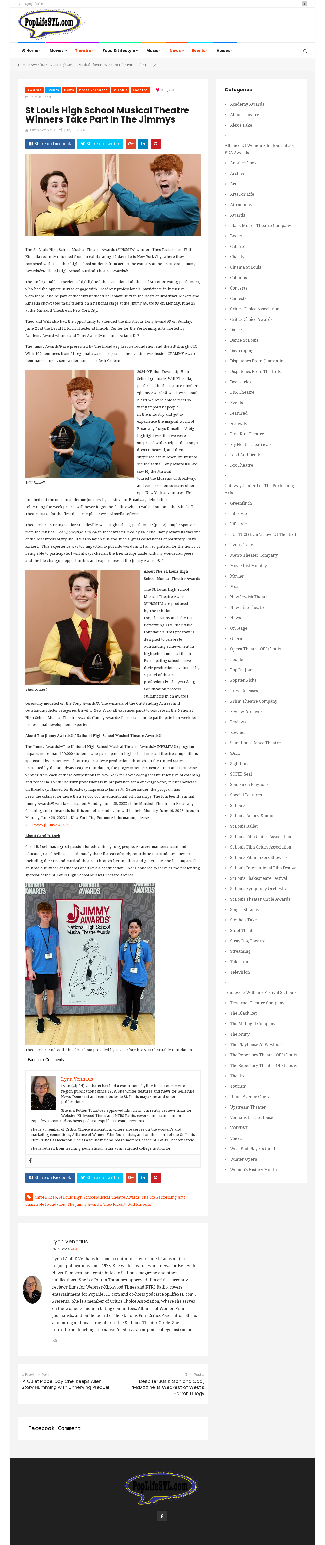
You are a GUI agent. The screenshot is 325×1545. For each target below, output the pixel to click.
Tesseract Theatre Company (257, 1003)
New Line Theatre (247, 607)
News (176, 50)
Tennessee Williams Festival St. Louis (260, 992)
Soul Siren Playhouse (250, 784)
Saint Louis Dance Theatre (255, 742)
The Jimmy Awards (84, 1204)
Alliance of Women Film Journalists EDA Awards (259, 149)
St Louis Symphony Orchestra (258, 888)
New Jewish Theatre (250, 597)
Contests (238, 298)
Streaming (240, 951)
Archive (237, 173)
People (236, 659)
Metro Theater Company (254, 555)
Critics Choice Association (254, 309)
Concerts (238, 288)
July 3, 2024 (74, 130)
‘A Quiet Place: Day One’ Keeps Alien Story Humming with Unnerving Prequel (65, 1384)
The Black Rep (244, 1013)
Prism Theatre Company (253, 701)
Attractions (241, 204)
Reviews (238, 722)
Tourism (238, 1086)
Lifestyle (238, 513)
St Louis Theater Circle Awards (260, 899)
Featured (239, 413)
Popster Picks (243, 680)
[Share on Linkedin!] (143, 144)
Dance (236, 329)
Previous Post (37, 1375)
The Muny (240, 1034)
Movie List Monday (248, 565)
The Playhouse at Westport (256, 1044)
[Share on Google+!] (131, 144)
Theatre (83, 50)
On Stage (238, 628)
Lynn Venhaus (43, 130)
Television (240, 972)
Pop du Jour (241, 670)
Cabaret (238, 246)
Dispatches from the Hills (255, 371)
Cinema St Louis (245, 267)
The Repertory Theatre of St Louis (263, 1055)
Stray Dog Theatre (247, 940)
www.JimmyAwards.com (55, 825)
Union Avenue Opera (250, 1096)
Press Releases (93, 90)
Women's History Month (253, 1169)
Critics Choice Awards (251, 319)
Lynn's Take (241, 544)
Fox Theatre (241, 465)
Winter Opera (243, 1159)
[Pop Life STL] (51, 25)
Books (236, 236)
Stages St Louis (244, 909)
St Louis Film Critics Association (260, 836)
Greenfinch (241, 503)
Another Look (243, 163)
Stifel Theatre (243, 930)
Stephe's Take (243, 920)
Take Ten (239, 961)
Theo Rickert (114, 1204)
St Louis (120, 90)
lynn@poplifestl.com (32, 4)
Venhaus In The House (251, 1117)
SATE (235, 753)
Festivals (238, 423)
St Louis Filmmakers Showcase (260, 857)
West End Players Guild (252, 1148)
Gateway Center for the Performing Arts (260, 489)
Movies (57, 50)
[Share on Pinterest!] (156, 144)
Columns (238, 277)
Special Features (246, 795)
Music (152, 50)
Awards (37, 65)
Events (199, 50)
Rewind (237, 732)
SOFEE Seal (241, 774)
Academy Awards (247, 104)
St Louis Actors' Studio (251, 815)
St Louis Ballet (244, 826)
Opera (236, 638)
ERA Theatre (242, 392)
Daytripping (241, 350)
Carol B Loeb (46, 1197)
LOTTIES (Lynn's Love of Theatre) (263, 534)
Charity (237, 256)
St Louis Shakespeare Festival (258, 878)
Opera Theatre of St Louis (255, 649)
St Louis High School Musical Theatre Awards (99, 1197)
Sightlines (239, 763)
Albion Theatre (244, 114)
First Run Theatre (247, 434)
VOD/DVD (239, 1128)
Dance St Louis (244, 340)
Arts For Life (242, 194)
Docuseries (240, 382)
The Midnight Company (252, 1023)
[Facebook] (30, 1160)
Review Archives (246, 711)
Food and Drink (245, 454)
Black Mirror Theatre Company (260, 225)
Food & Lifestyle (119, 50)
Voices (224, 50)
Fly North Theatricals (250, 444)
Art (233, 183)
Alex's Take (241, 125)
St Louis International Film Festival (264, 868)
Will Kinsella (139, 1204)
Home (32, 50)
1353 (74, 1249)
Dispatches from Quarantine (258, 361)
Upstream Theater (248, 1107)
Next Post (193, 1375)
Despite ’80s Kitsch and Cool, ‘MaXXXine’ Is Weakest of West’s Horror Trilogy (168, 1387)
